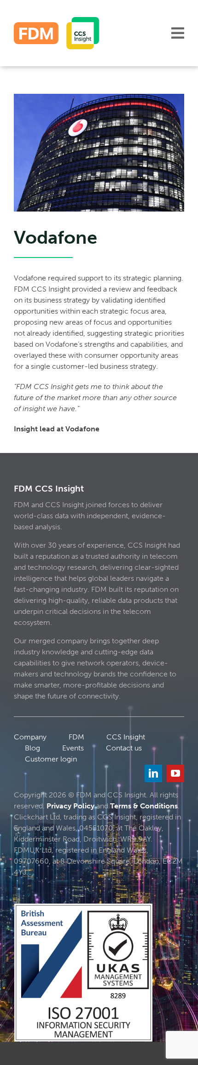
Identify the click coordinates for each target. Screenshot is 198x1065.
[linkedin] (153, 773)
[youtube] (175, 773)
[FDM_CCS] (56, 20)
